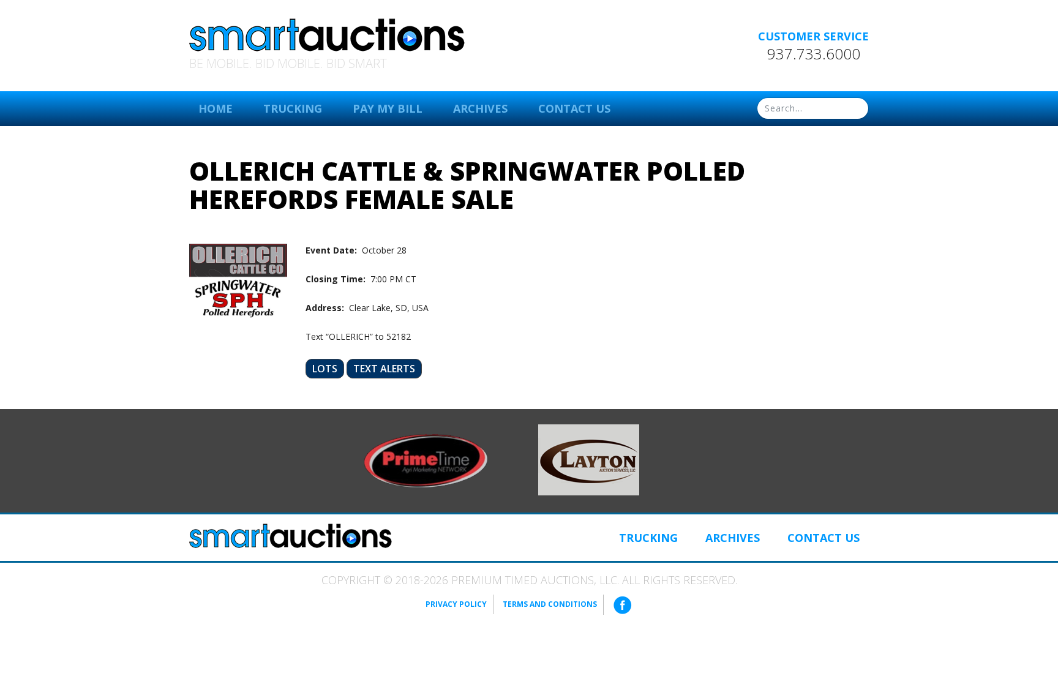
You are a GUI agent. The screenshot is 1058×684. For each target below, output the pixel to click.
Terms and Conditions (550, 604)
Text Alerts (384, 368)
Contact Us (574, 108)
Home (215, 108)
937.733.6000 (813, 53)
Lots (324, 368)
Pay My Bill (387, 108)
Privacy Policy (456, 604)
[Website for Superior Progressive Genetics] (588, 459)
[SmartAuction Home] (290, 536)
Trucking (292, 108)
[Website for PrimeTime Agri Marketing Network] (426, 460)
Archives (480, 108)
